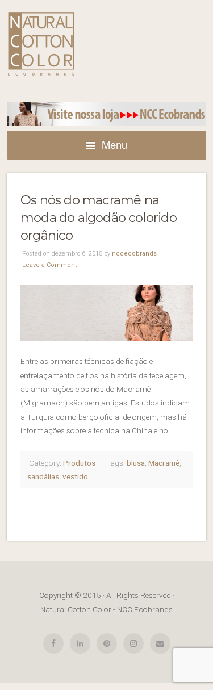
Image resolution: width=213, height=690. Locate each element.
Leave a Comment (49, 265)
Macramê (163, 462)
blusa (136, 462)
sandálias (43, 476)
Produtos (79, 462)
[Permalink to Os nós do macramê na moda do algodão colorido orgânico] (106, 313)
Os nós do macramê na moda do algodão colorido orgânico (98, 218)
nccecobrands (134, 253)
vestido (75, 476)
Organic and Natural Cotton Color (41, 44)
